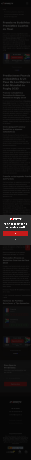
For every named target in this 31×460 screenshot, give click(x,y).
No (15, 239)
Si (15, 233)
